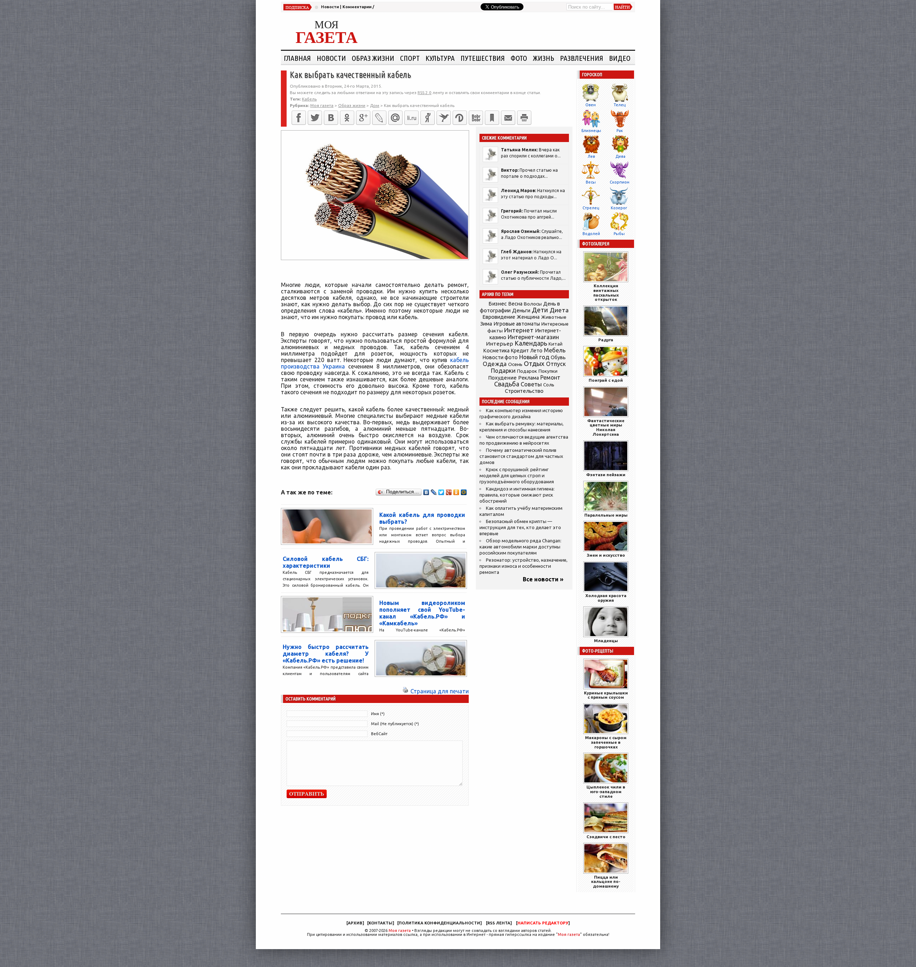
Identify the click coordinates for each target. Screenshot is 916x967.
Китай (555, 344)
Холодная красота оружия (606, 597)
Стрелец (591, 208)
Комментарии (356, 7)
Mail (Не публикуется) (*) (395, 724)
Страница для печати (439, 691)
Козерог (619, 208)
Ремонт (550, 377)
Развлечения (581, 58)
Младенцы (606, 640)
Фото (519, 58)
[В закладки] (492, 118)
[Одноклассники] (347, 118)
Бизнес (497, 304)
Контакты (381, 923)
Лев (591, 156)
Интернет (518, 330)
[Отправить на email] (508, 118)
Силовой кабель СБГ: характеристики (326, 562)
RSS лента (498, 923)
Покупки (548, 371)
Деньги (521, 310)
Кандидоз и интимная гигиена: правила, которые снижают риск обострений (517, 495)
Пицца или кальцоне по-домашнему (605, 882)
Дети (540, 310)
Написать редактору (542, 923)
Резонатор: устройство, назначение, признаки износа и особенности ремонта (523, 566)
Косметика (496, 350)
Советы (531, 384)
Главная (297, 58)
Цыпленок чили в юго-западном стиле (605, 791)
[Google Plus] (449, 492)
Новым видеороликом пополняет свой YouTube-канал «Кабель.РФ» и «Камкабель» (422, 613)
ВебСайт (379, 734)
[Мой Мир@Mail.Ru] (395, 118)
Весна (515, 304)
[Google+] (363, 118)
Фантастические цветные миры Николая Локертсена (605, 427)
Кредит (520, 350)
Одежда (495, 363)
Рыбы (619, 233)
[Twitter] (315, 118)
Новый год (534, 356)
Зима (486, 324)
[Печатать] (524, 118)
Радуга (605, 339)
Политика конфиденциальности (439, 923)
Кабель (309, 99)
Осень (515, 364)
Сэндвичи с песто (605, 836)
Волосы (533, 304)
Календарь (531, 343)
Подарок (527, 371)
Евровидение (498, 317)
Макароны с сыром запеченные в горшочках (606, 742)
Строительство (524, 391)
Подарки (503, 370)
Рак (620, 130)
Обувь (558, 357)
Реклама (528, 378)
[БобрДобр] (476, 118)
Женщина (528, 317)
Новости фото (500, 357)
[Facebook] (299, 118)
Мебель (555, 350)
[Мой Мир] (464, 492)
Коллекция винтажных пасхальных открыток (606, 292)
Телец (619, 105)
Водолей (591, 233)
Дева (620, 156)
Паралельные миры (606, 515)
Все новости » (543, 579)
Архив (355, 923)
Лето (536, 350)
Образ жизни (373, 58)
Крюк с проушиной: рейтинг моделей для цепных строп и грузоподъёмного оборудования (516, 475)
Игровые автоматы (516, 324)
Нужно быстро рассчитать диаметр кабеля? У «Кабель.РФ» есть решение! (326, 654)
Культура (440, 58)
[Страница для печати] (405, 691)
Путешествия (483, 58)
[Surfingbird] (444, 118)
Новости (330, 7)
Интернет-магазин (533, 337)
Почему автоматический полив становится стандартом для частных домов (521, 456)
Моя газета (400, 930)
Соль (548, 384)
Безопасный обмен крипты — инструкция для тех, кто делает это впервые (520, 527)
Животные (553, 317)
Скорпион (619, 182)
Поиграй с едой (606, 380)
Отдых (534, 363)
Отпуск (556, 364)
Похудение (502, 378)
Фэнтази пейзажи (605, 474)
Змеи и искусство (606, 555)
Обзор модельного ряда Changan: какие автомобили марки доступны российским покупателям (520, 547)
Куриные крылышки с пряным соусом (606, 695)
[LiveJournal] (379, 118)
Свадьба (506, 384)
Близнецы (591, 130)
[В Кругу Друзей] (460, 118)
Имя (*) (378, 714)
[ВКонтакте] (331, 118)
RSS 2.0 (425, 92)
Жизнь (543, 58)
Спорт (410, 58)
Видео (619, 58)
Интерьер (499, 344)
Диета (559, 310)
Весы (591, 182)
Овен (590, 105)
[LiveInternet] (411, 118)
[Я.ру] (427, 118)
